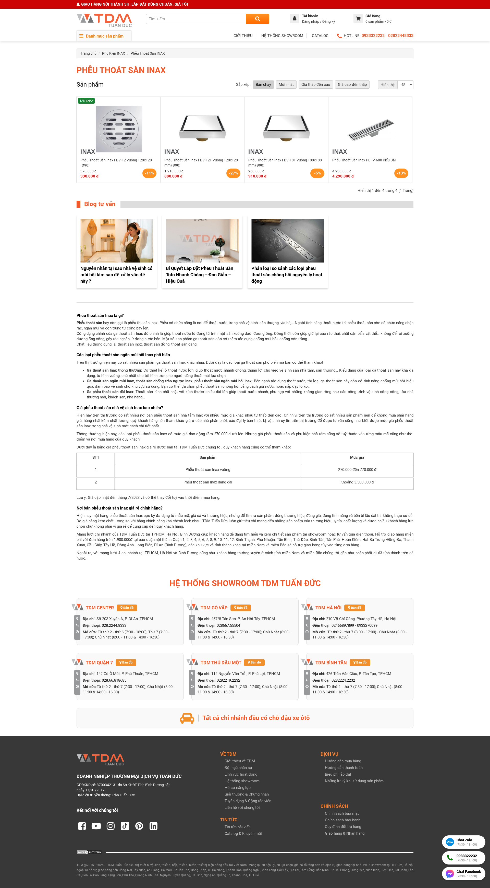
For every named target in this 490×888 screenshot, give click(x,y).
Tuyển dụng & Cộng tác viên (248, 801)
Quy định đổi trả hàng (343, 826)
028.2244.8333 (114, 625)
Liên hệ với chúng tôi (242, 807)
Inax (139, 333)
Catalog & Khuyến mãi (243, 833)
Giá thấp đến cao (315, 84)
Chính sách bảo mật (342, 813)
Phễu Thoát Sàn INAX (148, 53)
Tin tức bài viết (237, 827)
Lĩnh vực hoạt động (241, 774)
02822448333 (400, 35)
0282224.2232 (343, 680)
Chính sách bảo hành (342, 820)
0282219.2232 (228, 680)
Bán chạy (263, 84)
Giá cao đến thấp (352, 84)
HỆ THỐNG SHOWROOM (282, 35)
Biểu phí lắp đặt (338, 774)
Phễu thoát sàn (89, 323)
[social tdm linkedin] (153, 826)
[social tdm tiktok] (124, 826)
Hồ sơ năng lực (238, 787)
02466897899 (343, 625)
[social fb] (82, 826)
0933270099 (367, 625)
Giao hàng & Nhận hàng (344, 833)
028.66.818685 (114, 680)
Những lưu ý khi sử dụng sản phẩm (354, 781)
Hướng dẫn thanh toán (344, 767)
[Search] (257, 19)
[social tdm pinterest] (139, 826)
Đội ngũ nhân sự (238, 767)
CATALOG (320, 35)
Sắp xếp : (243, 84)
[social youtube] (96, 826)
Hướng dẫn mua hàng (343, 761)
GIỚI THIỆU (243, 35)
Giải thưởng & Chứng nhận (247, 794)
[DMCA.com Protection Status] (89, 852)
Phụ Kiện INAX (113, 53)
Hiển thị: (388, 84)
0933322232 (373, 35)
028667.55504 (228, 625)
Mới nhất (286, 84)
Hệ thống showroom (242, 781)
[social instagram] (110, 826)
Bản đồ (127, 608)
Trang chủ (88, 53)
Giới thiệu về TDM (240, 761)
